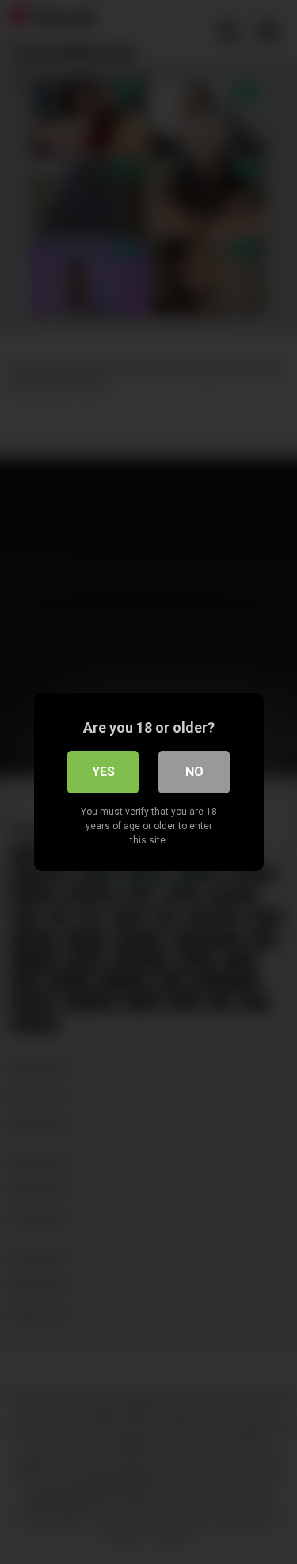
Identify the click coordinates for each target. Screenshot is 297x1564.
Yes (103, 771)
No (194, 771)
